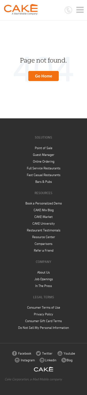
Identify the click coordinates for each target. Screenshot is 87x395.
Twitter (46, 353)
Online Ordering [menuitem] (43, 161)
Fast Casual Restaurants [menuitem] (43, 175)
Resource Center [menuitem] (43, 237)
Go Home (43, 76)
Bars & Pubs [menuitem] (43, 181)
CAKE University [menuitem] (43, 223)
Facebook (24, 353)
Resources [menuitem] (43, 193)
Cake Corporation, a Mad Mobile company (33, 379)
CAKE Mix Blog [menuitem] (44, 210)
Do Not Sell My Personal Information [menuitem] (43, 327)
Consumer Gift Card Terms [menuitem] (43, 321)
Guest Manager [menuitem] (43, 155)
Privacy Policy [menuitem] (43, 314)
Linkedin (50, 360)
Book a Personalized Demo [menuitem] (43, 203)
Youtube (69, 353)
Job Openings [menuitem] (43, 279)
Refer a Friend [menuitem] (43, 250)
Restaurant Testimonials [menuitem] (43, 230)
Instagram (27, 360)
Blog (69, 360)
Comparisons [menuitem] (43, 244)
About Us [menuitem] (43, 272)
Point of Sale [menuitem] (43, 148)
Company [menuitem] (43, 262)
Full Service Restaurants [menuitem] (43, 168)
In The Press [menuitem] (43, 286)
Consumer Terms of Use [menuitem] (43, 307)
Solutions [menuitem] (43, 137)
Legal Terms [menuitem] (43, 297)
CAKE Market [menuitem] (43, 217)
